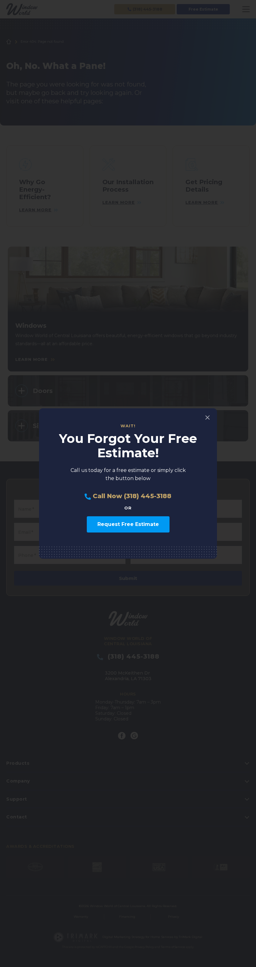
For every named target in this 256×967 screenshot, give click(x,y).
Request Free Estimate (128, 524)
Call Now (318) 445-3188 (131, 496)
